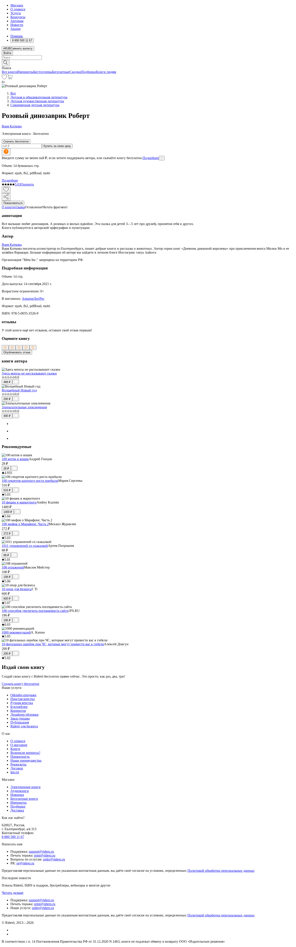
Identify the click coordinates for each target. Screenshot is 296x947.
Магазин (16, 5)
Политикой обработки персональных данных (221, 870)
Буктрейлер (19, 707)
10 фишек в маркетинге (19, 502)
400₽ (7, 415)
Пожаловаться (13, 203)
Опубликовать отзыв (16, 352)
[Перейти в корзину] (10, 78)
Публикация (19, 722)
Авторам (16, 21)
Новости (16, 25)
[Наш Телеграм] (12, 934)
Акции (15, 29)
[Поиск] (6, 63)
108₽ (7, 577)
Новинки (17, 795)
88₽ (6, 555)
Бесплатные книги (24, 798)
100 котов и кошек (15, 459)
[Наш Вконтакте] (12, 930)
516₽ (7, 490)
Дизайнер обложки (24, 714)
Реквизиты (18, 764)
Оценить (27, 184)
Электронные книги (25, 787)
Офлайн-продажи (23, 695)
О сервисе (17, 9)
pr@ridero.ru (25, 863)
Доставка (17, 810)
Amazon (28, 298)
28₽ (6, 468)
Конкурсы (17, 17)
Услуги (15, 13)
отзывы (19, 207)
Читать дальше (12, 893)
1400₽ (7, 511)
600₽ (7, 598)
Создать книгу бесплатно (20, 684)
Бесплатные (61, 72)
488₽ (7, 382)
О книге (8, 207)
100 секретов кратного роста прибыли (30, 480)
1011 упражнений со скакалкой (25, 546)
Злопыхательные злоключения (24, 407)
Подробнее (151, 158)
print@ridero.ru (44, 855)
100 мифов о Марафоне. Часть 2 (25, 524)
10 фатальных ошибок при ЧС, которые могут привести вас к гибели (53, 644)
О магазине (18, 745)
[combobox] (148, 57)
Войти (7, 53)
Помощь (16, 36)
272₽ (7, 533)
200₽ (7, 399)
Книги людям (106, 72)
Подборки (88, 72)
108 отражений (13, 567)
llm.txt (14, 772)
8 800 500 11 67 (13, 837)
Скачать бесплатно (16, 141)
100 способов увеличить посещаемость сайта (35, 611)
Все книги (9, 72)
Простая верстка (22, 699)
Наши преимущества (25, 760)
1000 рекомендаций (16, 632)
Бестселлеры (42, 72)
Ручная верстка (21, 703)
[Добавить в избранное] (6, 189)
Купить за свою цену (57, 146)
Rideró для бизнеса (24, 726)
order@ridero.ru (54, 859)
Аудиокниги (19, 791)
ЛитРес (39, 298)
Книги (15, 749)
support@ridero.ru (41, 851)
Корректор (18, 710)
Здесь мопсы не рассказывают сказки (29, 373)
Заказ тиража (20, 718)
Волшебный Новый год (19, 390)
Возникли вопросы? (25, 753)
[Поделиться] (6, 197)
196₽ (7, 620)
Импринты (25, 72)
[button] (148, 62)
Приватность (20, 756)
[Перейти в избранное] (4, 78)
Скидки (75, 72)
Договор (16, 768)
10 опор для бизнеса (16, 589)
